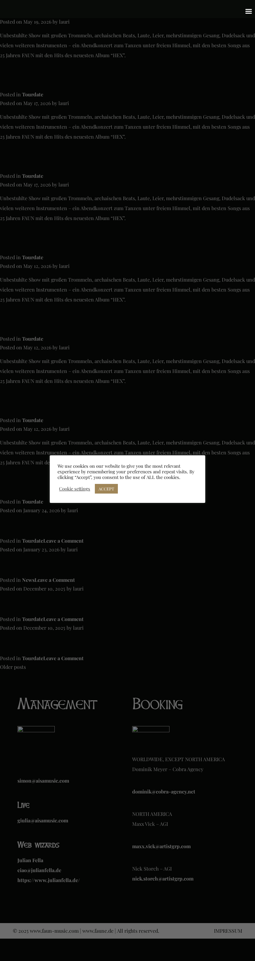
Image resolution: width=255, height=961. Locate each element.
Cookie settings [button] (74, 488)
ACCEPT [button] (106, 488)
